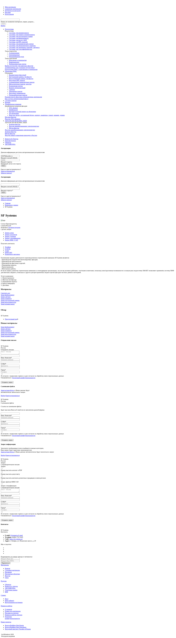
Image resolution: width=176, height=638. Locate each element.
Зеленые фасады (14, 124)
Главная (7, 203)
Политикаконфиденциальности (12, 617)
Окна (7, 577)
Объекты (8, 142)
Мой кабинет (9, 600)
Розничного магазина (12, 254)
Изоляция (8, 572)
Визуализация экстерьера (14, 602)
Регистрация (9, 14)
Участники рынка (11, 590)
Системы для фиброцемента (19, 38)
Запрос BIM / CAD (11, 240)
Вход (6, 599)
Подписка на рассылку (13, 10)
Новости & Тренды (11, 139)
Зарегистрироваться (8, 171)
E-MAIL (8, 249)
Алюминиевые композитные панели (21, 82)
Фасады (7, 576)
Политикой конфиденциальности (23, 378)
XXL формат (13, 108)
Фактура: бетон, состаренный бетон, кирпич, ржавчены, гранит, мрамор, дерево (37, 115)
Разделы (4, 581)
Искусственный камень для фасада (21, 78)
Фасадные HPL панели (17, 80)
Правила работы (6, 606)
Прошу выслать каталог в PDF (11, 470)
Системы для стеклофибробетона (20, 49)
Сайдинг (12, 89)
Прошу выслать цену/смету (10, 474)
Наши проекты (6, 622)
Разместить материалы (13, 611)
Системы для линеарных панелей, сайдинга (24, 47)
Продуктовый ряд (11, 319)
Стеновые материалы (12, 570)
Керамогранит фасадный (17, 75)
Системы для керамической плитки (21, 44)
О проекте (8, 609)
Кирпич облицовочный (17, 88)
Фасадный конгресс (18, 629)
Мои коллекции (10, 7)
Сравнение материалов (13, 9)
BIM (6, 592)
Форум (14, 625)
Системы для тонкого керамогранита (22, 35)
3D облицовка (14, 113)
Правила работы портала (13, 615)
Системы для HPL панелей (18, 42)
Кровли (7, 568)
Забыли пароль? (6, 173)
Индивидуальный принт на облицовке (22, 111)
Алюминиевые (14, 53)
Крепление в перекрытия (17, 60)
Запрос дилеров (10, 236)
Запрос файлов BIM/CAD (10, 482)
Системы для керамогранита (19, 33)
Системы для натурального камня (20, 36)
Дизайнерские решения (13, 104)
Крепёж (7, 102)
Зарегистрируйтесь (7, 390)
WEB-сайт (8, 252)
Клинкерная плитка (16, 86)
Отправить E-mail (16, 535)
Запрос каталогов (11, 234)
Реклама (8, 12)
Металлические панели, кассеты (20, 84)
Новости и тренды (11, 586)
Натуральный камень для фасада (20, 77)
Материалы (5, 565)
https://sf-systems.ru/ (16, 539)
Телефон (8, 247)
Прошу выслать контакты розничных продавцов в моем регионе (23, 478)
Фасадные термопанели (17, 93)
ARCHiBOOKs (10, 144)
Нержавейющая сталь (16, 56)
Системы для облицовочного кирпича (22, 46)
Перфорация (13, 110)
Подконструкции (14, 227)
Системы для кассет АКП (18, 40)
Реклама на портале (12, 613)
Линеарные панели (15, 91)
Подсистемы (9, 29)
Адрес (7, 251)
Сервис (3, 595)
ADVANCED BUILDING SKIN (16, 121)
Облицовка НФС (11, 71)
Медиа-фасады (14, 128)
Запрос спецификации (12, 238)
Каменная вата (14, 62)
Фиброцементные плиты (17, 64)
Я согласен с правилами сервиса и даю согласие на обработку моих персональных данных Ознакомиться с (32, 377)
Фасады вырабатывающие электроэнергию (24, 126)
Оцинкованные (14, 55)
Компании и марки (11, 205)
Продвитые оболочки (12, 574)
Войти (3, 26)
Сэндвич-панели (10, 100)
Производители (10, 141)
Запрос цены (9, 233)
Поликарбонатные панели (18, 95)
